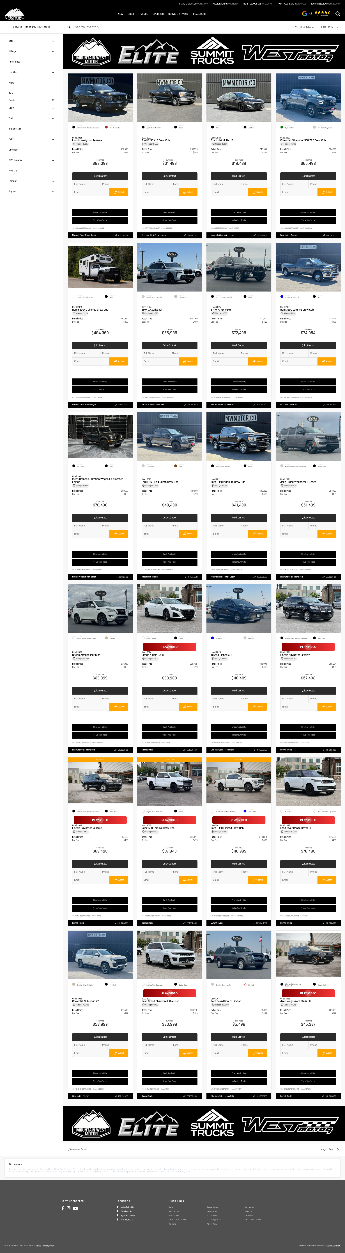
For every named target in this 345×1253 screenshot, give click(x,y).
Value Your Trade (100, 220)
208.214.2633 (225, 4)
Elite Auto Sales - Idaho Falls (153, 404)
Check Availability (100, 212)
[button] (130, 97)
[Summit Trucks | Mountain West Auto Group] (204, 51)
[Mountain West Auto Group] (15, 14)
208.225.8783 (326, 4)
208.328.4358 (292, 4)
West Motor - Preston (288, 235)
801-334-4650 (192, 750)
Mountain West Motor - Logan (84, 235)
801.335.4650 (193, 4)
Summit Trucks (147, 750)
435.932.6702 (258, 4)
